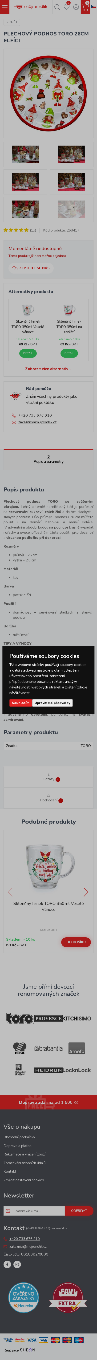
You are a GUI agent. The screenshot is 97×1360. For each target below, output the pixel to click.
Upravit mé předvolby (52, 703)
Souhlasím (20, 703)
